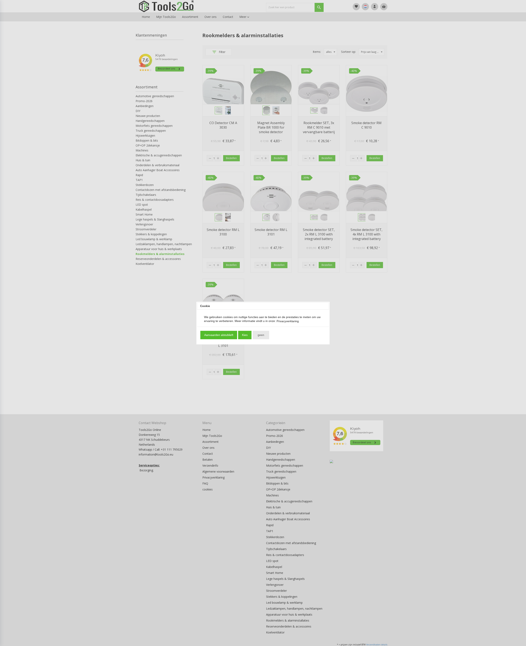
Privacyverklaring (288, 321)
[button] (218, 335)
